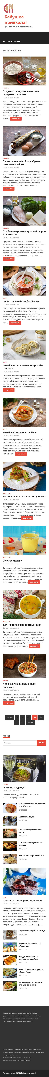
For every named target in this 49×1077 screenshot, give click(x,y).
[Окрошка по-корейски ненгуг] (10, 939)
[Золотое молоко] (24, 541)
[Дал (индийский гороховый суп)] (24, 605)
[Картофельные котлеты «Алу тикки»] (24, 477)
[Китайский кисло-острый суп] (24, 413)
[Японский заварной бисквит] (10, 863)
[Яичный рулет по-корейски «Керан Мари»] (10, 977)
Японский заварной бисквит (32, 855)
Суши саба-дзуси (26, 817)
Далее (30, 722)
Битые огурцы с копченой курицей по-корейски (30, 983)
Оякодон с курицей (14, 787)
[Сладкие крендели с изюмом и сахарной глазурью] (24, 72)
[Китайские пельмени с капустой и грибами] (24, 345)
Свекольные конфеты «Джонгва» (22, 900)
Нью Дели (6, 493)
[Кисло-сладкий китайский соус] (24, 281)
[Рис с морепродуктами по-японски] (10, 851)
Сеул (4, 897)
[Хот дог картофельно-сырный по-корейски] (10, 964)
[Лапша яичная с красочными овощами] (24, 667)
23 (41, 717)
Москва (6, 88)
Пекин (5, 298)
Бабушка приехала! (16, 19)
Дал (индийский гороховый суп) (22, 624)
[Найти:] (24, 743)
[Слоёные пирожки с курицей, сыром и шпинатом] (24, 211)
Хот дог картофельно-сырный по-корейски (29, 957)
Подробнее (16, 118)
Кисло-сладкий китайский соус (21, 301)
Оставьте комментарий (11, 97)
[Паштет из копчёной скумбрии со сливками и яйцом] (24, 141)
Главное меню (13, 41)
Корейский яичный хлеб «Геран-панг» (30, 945)
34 (22, 722)
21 (28, 717)
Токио (5, 680)
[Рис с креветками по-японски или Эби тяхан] (10, 812)
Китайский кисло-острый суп (20, 432)
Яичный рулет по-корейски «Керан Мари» (31, 970)
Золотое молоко (12, 560)
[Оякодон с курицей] (24, 782)
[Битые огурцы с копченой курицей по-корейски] (10, 990)
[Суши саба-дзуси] (10, 825)
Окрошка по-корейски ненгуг (32, 931)
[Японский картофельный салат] (10, 838)
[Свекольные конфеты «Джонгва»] (24, 895)
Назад (9, 717)
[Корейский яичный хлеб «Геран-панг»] (10, 952)
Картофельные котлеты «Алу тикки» (24, 496)
